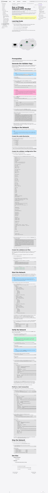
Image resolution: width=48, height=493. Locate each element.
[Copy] (35, 70)
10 (30, 467)
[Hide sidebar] (9, 492)
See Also (40, 19)
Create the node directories (41, 9)
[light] (46, 1)
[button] (10, 1)
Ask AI (43, 491)
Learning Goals (40, 4)
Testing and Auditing (23, 3)
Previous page (15, 473)
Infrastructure (18, 3)
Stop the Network (41, 18)
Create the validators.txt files (42, 13)
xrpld (24, 11)
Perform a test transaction (42, 17)
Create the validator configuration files (41, 11)
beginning (32, 237)
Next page (33, 473)
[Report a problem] (34, 70)
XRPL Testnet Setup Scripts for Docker (21, 462)
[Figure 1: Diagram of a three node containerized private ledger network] (24, 44)
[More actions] (36, 7)
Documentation (14, 3)
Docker (14, 11)
